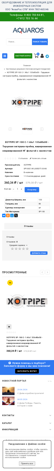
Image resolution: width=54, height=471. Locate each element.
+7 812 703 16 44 (27, 18)
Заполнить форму (27, 371)
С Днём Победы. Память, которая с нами (29, 404)
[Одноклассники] (8, 215)
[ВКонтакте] (4, 215)
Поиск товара (40, 42)
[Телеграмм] (47, 56)
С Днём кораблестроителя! (30, 393)
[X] (16, 215)
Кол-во (7, 189)
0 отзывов (23, 158)
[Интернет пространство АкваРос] (27, 31)
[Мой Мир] (12, 215)
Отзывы (28, 226)
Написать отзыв (39, 158)
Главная (27, 66)
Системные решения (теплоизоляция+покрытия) (28, 69)
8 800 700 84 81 (34, 14)
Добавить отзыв (39, 253)
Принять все (27, 463)
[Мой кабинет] (42, 56)
